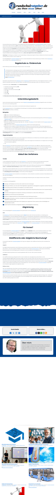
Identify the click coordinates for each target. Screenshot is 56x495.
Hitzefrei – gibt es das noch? (34, 464)
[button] (36, 333)
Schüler (8, 485)
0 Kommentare (14, 446)
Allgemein (14, 445)
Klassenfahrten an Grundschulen (34, 483)
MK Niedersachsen (11, 77)
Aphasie (9, 119)
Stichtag (10, 485)
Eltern (24, 445)
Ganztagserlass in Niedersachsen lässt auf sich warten (38, 444)
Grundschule (3, 446)
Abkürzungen (21, 445)
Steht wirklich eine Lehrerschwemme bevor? (10, 464)
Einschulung (7, 108)
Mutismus (50, 117)
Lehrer (7, 446)
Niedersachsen (38, 446)
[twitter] (13, 333)
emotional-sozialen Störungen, (21, 124)
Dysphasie (6, 119)
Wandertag (40, 485)
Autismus (31, 121)
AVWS (27, 120)
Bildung (48, 445)
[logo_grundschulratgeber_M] (28, 1)
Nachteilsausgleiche (35, 248)
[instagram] (16, 333)
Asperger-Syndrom (47, 121)
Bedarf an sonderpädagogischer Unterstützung (32, 102)
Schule (41, 446)
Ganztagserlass (51, 445)
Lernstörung (29, 146)
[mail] (19, 333)
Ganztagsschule (31, 446)
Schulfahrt (34, 485)
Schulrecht (10, 446)
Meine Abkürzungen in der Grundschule (9, 444)
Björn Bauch (4, 445)
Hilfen (6, 446)
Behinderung (50, 58)
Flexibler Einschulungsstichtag (7, 483)
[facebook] (10, 333)
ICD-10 (25, 215)
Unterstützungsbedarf (39, 44)
